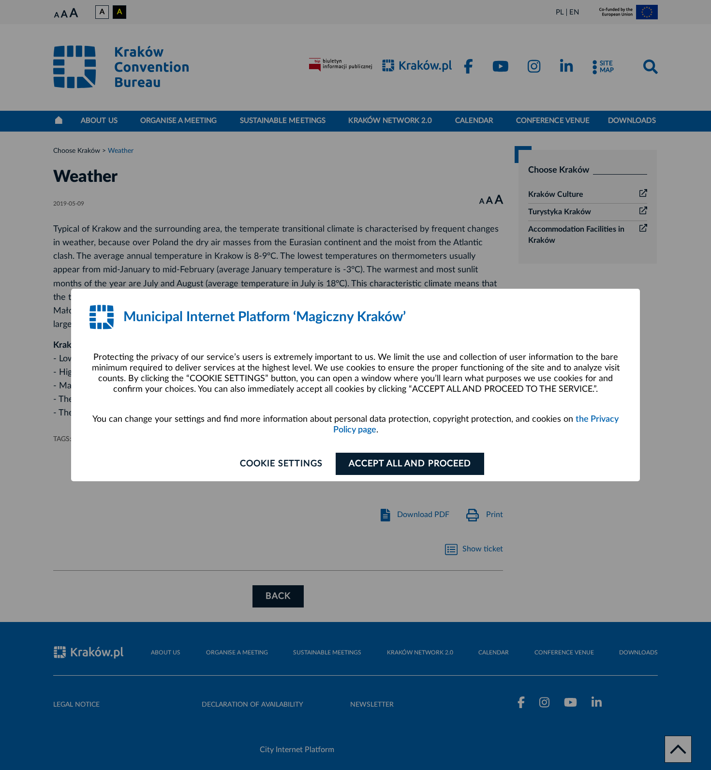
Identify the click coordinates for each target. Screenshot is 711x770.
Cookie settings (281, 463)
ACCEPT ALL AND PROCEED (410, 463)
